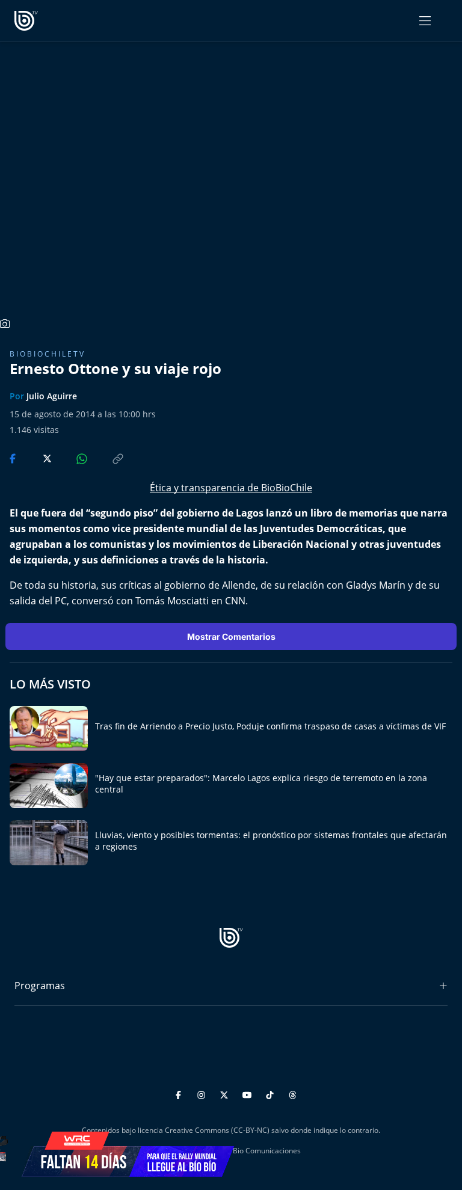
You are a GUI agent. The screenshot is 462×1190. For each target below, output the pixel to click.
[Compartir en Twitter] (36, 457)
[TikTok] (272, 1093)
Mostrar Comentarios (231, 636)
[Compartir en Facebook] (14, 457)
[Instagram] (203, 1093)
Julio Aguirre (51, 396)
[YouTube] (249, 1093)
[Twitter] (226, 1093)
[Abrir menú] (425, 20)
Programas (39, 985)
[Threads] (293, 1093)
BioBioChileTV (47, 354)
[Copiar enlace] (106, 457)
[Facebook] (180, 1093)
